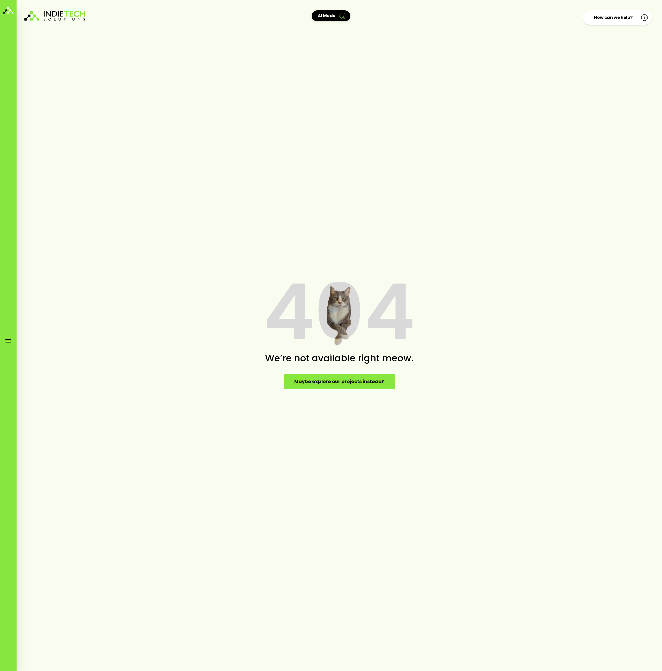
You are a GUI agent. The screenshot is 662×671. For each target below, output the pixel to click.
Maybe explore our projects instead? (339, 381)
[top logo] (57, 16)
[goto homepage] (8, 10)
